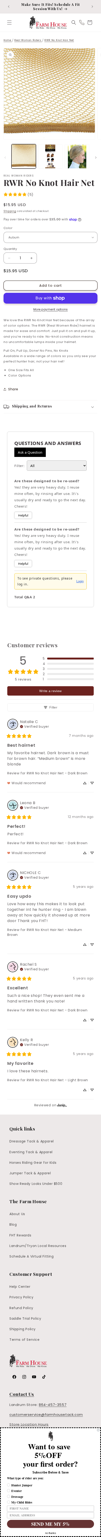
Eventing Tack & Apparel (31, 1152)
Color (8, 228)
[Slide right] (96, 157)
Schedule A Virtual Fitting (31, 1256)
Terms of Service (24, 1339)
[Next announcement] (92, 6)
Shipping (10, 211)
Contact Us (21, 1394)
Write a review (50, 691)
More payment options (50, 309)
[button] (9, 22)
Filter (53, 707)
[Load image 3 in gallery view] (77, 156)
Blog (13, 1224)
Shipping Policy (22, 1329)
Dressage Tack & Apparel (31, 1141)
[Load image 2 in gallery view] (50, 156)
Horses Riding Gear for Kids (32, 1162)
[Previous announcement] (9, 6)
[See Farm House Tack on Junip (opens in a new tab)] (62, 1105)
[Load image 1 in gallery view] (24, 156)
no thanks (50, 1533)
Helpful (23, 515)
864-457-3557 (52, 1404)
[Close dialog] (98, 1430)
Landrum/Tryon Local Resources (37, 1245)
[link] (18, 194)
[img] (34, 726)
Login (80, 581)
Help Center (20, 1286)
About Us (17, 1214)
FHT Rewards (20, 1235)
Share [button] (13, 389)
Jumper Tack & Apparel (30, 1173)
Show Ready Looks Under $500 (35, 1183)
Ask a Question (30, 452)
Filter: (19, 465)
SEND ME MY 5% (50, 1524)
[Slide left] (5, 157)
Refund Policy (21, 1308)
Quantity (10, 249)
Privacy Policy (21, 1297)
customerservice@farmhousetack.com (46, 1414)
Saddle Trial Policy (25, 1318)
